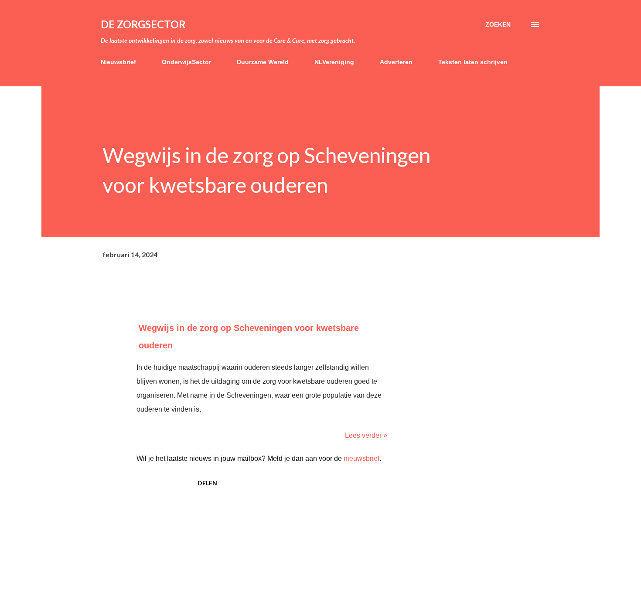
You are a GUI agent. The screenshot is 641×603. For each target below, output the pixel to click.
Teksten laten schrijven (473, 61)
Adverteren (396, 61)
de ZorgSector (143, 24)
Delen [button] (207, 483)
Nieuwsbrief (118, 61)
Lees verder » (366, 435)
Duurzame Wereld (263, 61)
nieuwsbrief (361, 458)
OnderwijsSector (186, 61)
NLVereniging (334, 61)
